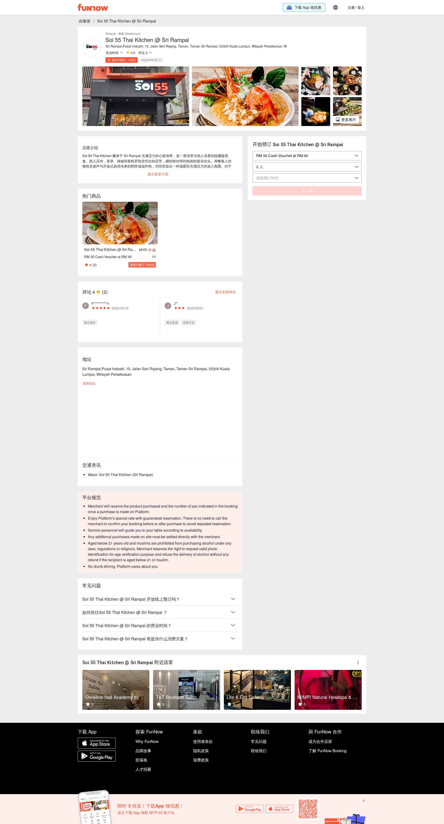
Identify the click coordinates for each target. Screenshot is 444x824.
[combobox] (307, 166)
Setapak (110, 33)
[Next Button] (358, 662)
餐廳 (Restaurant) (129, 33)
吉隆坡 (84, 21)
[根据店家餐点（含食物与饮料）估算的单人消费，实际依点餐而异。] (160, 60)
